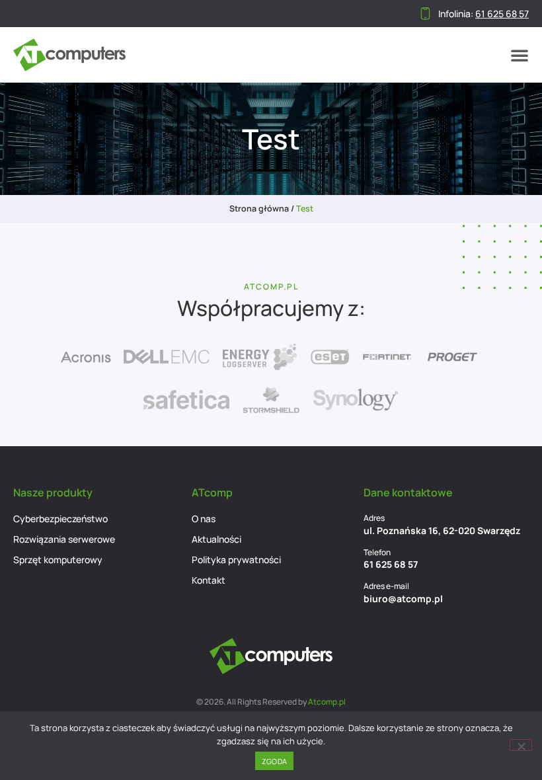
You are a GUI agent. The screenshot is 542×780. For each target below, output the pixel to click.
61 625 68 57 (391, 564)
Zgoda (274, 761)
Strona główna (259, 208)
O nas (203, 518)
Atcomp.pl (327, 701)
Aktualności (216, 539)
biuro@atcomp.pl (403, 598)
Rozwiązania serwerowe (64, 539)
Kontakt (208, 580)
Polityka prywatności (236, 559)
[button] (519, 55)
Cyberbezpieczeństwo (60, 518)
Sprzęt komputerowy (57, 559)
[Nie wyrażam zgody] (521, 745)
